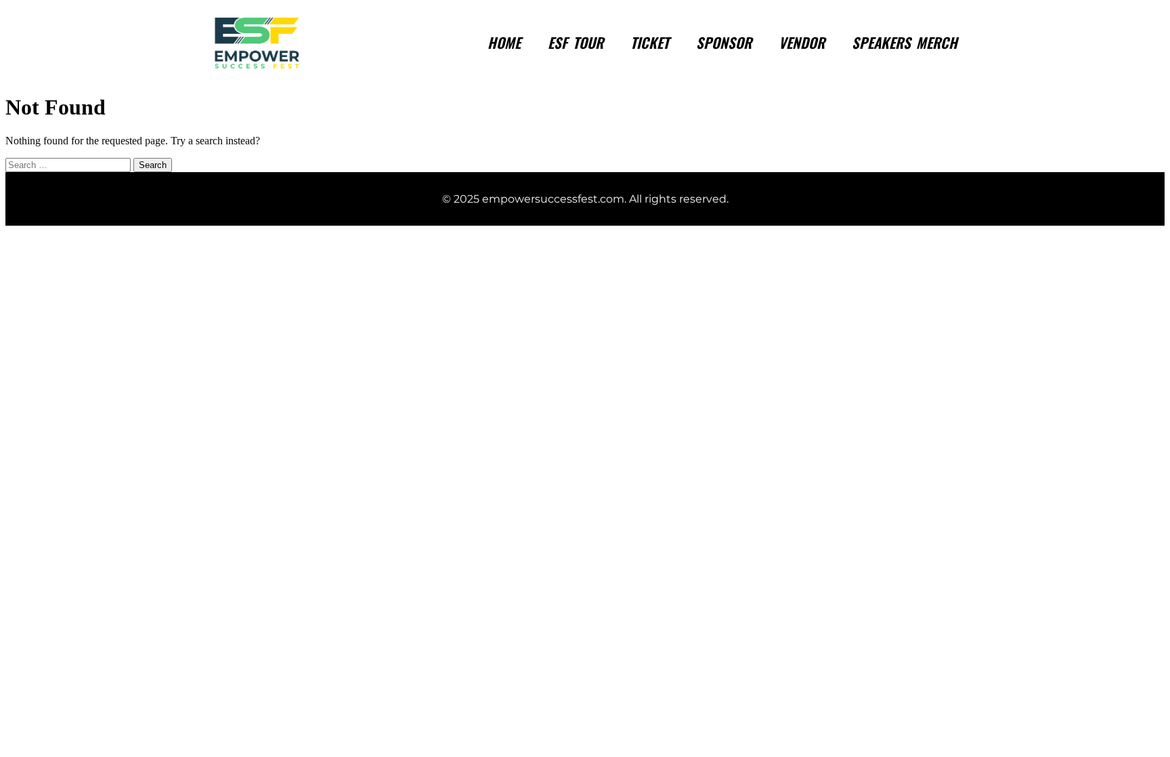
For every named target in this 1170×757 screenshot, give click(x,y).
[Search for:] (69, 164)
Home (504, 43)
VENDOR (802, 43)
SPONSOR (724, 43)
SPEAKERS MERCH (904, 43)
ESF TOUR (575, 43)
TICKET (649, 43)
